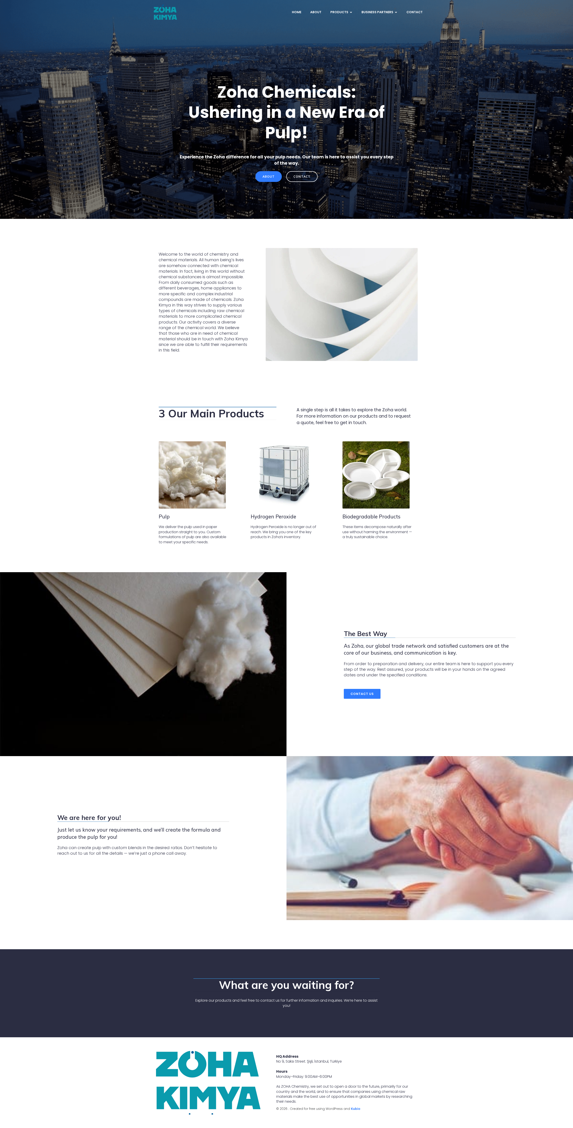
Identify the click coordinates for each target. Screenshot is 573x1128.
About (315, 12)
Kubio (355, 1108)
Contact (414, 12)
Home (296, 12)
